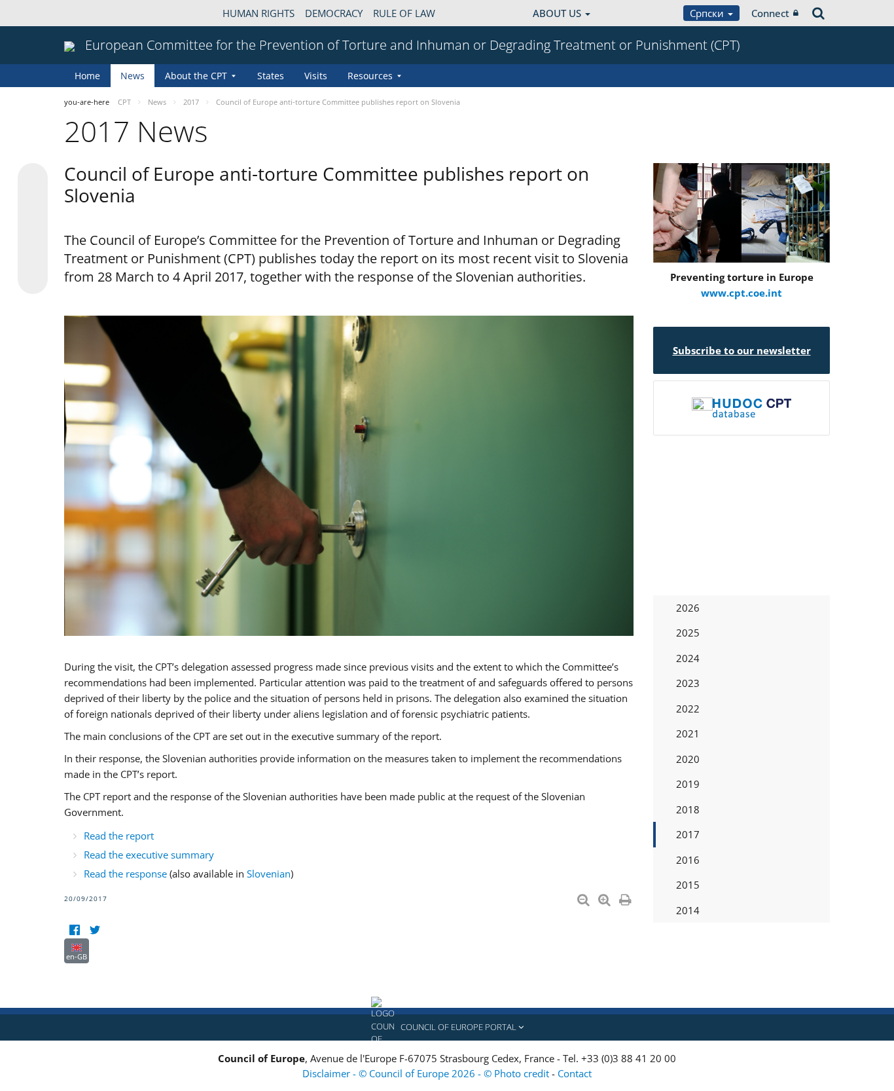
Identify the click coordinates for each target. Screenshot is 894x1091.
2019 (688, 783)
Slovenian (269, 873)
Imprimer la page (626, 897)
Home (87, 75)
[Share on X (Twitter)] (33, 204)
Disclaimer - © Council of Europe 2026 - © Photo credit (427, 1073)
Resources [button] (370, 75)
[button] (447, 1027)
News (132, 75)
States (270, 75)
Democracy (334, 13)
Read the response (125, 873)
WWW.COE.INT (97, 13)
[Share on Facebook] (33, 229)
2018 (688, 809)
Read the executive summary (149, 854)
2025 (688, 632)
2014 (688, 910)
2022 (688, 708)
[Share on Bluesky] (33, 179)
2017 (688, 834)
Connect (770, 13)
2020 (688, 759)
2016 (688, 859)
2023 (688, 683)
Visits (315, 75)
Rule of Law (404, 13)
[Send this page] (33, 279)
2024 (688, 658)
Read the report (119, 835)
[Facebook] (74, 930)
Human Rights (259, 13)
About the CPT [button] (196, 75)
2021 (688, 733)
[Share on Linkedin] (33, 254)
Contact (575, 1073)
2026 (688, 607)
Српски (708, 13)
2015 (688, 884)
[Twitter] (94, 930)
